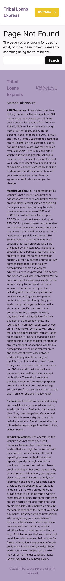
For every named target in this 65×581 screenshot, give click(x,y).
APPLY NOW (44, 12)
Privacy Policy (44, 87)
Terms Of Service (46, 89)
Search (53, 60)
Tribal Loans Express (15, 88)
